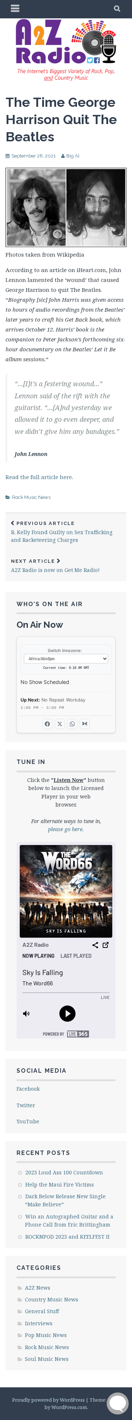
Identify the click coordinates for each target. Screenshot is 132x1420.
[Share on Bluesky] (85, 724)
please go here (65, 829)
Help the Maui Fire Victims (59, 1184)
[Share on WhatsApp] (72, 724)
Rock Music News (31, 497)
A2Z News (37, 1287)
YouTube (27, 1121)
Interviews (38, 1323)
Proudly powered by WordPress (48, 1400)
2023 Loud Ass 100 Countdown (64, 1172)
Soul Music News (47, 1358)
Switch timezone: (65, 650)
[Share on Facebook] (47, 724)
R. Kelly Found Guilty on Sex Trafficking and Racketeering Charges (62, 532)
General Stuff (42, 1311)
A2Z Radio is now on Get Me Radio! (55, 565)
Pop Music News (46, 1335)
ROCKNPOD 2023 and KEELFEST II (67, 1236)
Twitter (25, 1105)
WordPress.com (69, 1407)
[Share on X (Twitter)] (60, 724)
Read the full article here (39, 477)
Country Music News (51, 1299)
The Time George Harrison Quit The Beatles (61, 119)
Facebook (28, 1088)
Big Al (73, 156)
